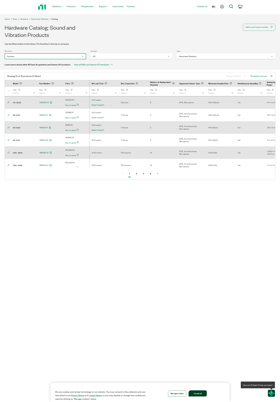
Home (7, 19)
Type (178, 51)
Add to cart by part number (256, 27)
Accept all (198, 393)
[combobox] (45, 56)
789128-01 (43, 127)
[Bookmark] (9, 91)
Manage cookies (177, 393)
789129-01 (43, 115)
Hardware (24, 19)
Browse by (8, 51)
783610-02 (43, 140)
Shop (15, 19)
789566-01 (43, 152)
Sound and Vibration (39, 19)
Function (94, 51)
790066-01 (44, 102)
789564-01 (43, 165)
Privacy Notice (77, 395)
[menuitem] (58, 7)
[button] (24, 91)
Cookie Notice (95, 395)
